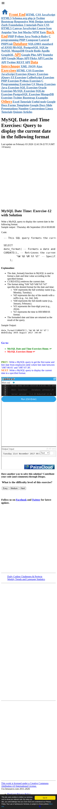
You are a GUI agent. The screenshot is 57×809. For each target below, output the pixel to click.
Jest (20, 32)
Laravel (44, 40)
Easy (5, 488)
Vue (14, 32)
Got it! (45, 798)
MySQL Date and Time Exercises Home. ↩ (29, 348)
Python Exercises (30, 80)
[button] (28, 3)
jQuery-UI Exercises (13, 77)
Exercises (8, 70)
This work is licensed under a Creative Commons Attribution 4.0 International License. (24, 784)
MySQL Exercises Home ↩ (21, 351)
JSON (32, 66)
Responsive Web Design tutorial (34, 21)
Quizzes (17, 112)
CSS (38, 14)
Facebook (21, 499)
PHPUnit (7, 43)
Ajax (39, 66)
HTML (30, 14)
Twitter (36, 499)
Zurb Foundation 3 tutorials (19, 25)
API (17, 55)
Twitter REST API (18, 62)
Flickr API (36, 58)
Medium (14, 488)
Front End (17, 14)
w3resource (6, 7)
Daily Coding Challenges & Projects (24, 576)
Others (6, 101)
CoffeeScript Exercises (40, 77)
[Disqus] (28, 740)
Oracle (29, 50)
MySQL (18, 47)
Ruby (44, 36)
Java (27, 36)
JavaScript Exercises (14, 74)
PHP (11, 36)
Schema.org (19, 18)
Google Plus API (31, 54)
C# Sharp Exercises (43, 84)
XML (24, 66)
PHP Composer (29, 40)
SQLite (43, 47)
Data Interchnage (19, 64)
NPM (35, 32)
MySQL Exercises (24, 91)
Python (19, 36)
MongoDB (17, 50)
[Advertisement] (28, 177)
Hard (23, 488)
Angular (6, 32)
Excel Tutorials (22, 101)
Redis (37, 50)
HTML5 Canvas (11, 28)
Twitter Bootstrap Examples (30, 97)
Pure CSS (43, 25)
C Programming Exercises (22, 82)
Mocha (27, 32)
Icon (49, 28)
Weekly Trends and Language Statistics (26, 579)
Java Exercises (10, 87)
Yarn (43, 32)
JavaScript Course (34, 28)
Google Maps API (18, 58)
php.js (31, 18)
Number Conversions (31, 108)
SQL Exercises (29, 87)
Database (20, 44)
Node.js (35, 36)
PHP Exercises (10, 80)
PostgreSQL (31, 47)
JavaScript (48, 14)
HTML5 (6, 18)
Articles (27, 112)
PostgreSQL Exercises (26, 94)
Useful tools (39, 101)
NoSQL (6, 50)
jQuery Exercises (37, 74)
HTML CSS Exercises (30, 70)
